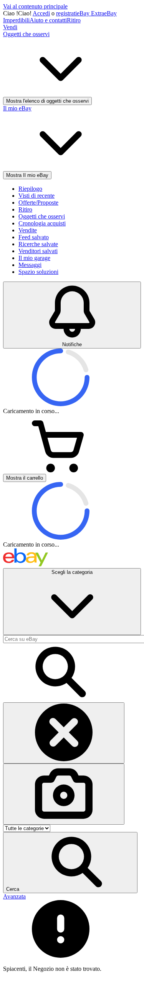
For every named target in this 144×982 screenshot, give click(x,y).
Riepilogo (30, 188)
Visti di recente (36, 195)
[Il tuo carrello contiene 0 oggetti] (60, 470)
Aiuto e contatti (48, 20)
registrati (66, 13)
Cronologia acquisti (42, 223)
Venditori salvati (38, 251)
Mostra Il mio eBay (27, 175)
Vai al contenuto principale (35, 6)
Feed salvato (33, 237)
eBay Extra (90, 13)
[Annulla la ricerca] (63, 733)
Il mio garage (34, 258)
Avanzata (14, 896)
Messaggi (29, 265)
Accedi (41, 13)
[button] (70, 862)
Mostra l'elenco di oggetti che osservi (47, 101)
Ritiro (74, 20)
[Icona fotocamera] (63, 794)
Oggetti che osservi (41, 216)
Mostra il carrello (24, 478)
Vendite (27, 230)
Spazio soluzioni (38, 271)
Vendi (10, 27)
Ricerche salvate (38, 244)
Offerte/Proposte (38, 202)
